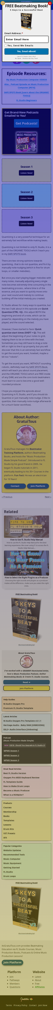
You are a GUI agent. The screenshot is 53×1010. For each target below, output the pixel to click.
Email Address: (13, 33)
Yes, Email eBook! (26, 51)
